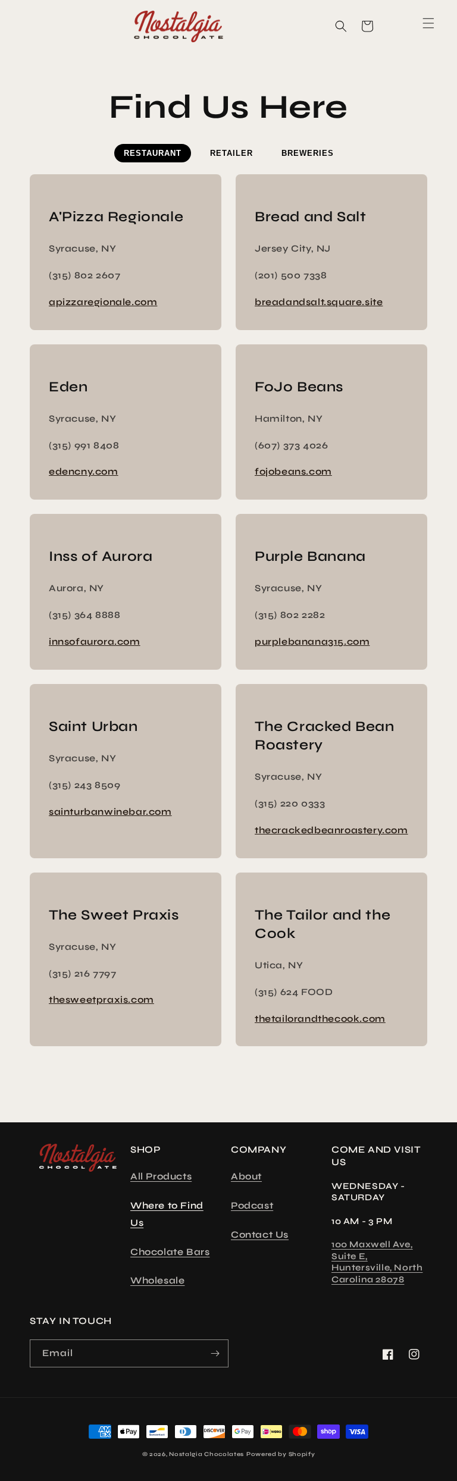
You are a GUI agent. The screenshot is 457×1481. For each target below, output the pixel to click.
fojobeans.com (293, 471)
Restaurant (152, 153)
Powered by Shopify (280, 1454)
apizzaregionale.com (103, 302)
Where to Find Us (167, 1214)
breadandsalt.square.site (319, 302)
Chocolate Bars (169, 1251)
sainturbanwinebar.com (110, 811)
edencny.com (83, 471)
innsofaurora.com (94, 641)
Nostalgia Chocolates (206, 1454)
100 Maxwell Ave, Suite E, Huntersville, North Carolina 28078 (376, 1262)
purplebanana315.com (312, 641)
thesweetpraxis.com (101, 999)
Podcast (252, 1205)
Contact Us (260, 1234)
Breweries (307, 153)
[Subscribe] (215, 1353)
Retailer (231, 153)
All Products (161, 1176)
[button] (36, 23)
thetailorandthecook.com (320, 1018)
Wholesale (157, 1280)
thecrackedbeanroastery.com (331, 830)
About (246, 1176)
